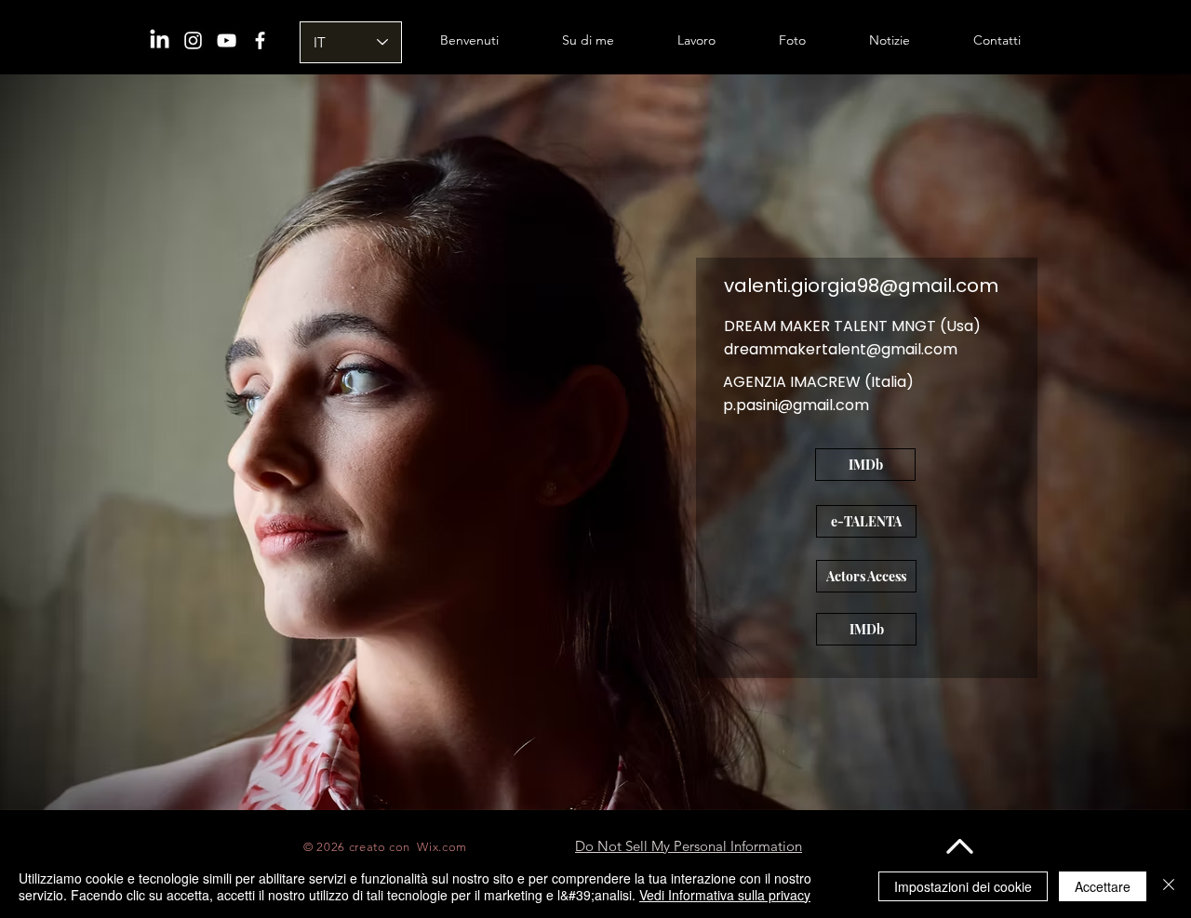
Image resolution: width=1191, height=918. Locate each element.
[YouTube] (226, 40)
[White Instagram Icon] (193, 40)
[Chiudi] (1169, 886)
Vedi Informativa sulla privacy (724, 894)
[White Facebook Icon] (260, 40)
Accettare (1103, 886)
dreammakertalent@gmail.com (840, 349)
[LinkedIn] (159, 40)
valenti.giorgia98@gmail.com (861, 286)
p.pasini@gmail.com (796, 405)
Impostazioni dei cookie (963, 886)
